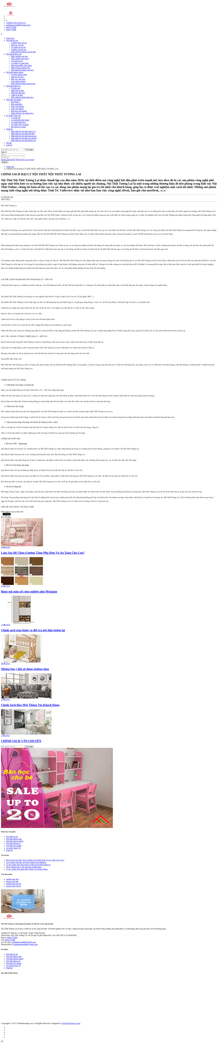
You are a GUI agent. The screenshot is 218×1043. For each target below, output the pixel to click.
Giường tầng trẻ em (19, 43)
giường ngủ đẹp (12, 879)
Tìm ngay (29, 150)
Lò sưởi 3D (15, 118)
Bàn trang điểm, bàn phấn (21, 65)
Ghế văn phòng (17, 109)
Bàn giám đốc (16, 104)
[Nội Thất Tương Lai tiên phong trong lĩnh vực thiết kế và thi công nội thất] (9, 7)
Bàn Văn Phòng (17, 106)
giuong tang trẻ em (13, 886)
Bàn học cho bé (17, 45)
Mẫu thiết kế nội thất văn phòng (23, 138)
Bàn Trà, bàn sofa (18, 79)
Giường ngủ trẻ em (18, 50)
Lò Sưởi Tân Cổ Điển (20, 125)
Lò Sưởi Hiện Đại (18, 122)
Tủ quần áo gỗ (17, 61)
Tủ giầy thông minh (19, 75)
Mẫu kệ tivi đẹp (17, 77)
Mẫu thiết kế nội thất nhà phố (22, 134)
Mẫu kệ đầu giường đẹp (20, 68)
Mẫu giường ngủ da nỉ (20, 59)
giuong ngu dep (12, 881)
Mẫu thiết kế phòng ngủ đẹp (22, 70)
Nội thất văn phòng (13, 100)
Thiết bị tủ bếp (17, 95)
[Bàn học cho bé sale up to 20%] (57, 827)
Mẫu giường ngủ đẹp (19, 56)
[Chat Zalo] (2, 1041)
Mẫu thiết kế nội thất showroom (23, 136)
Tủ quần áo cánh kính (20, 63)
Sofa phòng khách (18, 81)
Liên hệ (9, 145)
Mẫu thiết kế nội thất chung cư (23, 131)
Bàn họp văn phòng (19, 111)
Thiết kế (9, 129)
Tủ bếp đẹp (15, 88)
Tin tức (9, 143)
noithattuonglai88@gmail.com (18, 25)
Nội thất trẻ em (12, 40)
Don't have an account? (25, 160)
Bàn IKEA (15, 102)
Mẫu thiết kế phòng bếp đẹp (22, 97)
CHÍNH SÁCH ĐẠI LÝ (16, 23)
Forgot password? (8, 160)
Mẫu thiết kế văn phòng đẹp (22, 113)
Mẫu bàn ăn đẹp (17, 90)
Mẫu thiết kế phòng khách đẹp (23, 84)
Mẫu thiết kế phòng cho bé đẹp (23, 52)
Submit (4, 162)
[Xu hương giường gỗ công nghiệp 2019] (23, 912)
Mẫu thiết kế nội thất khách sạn (23, 140)
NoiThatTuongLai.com (71, 1023)
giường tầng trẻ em (13, 884)
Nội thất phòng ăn (13, 86)
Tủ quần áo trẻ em (18, 47)
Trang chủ (10, 38)
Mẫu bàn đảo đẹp (18, 93)
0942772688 (11, 27)
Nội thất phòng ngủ (14, 54)
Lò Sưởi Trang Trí (13, 115)
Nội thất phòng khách (14, 72)
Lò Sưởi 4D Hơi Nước (20, 120)
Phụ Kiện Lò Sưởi (18, 127)
